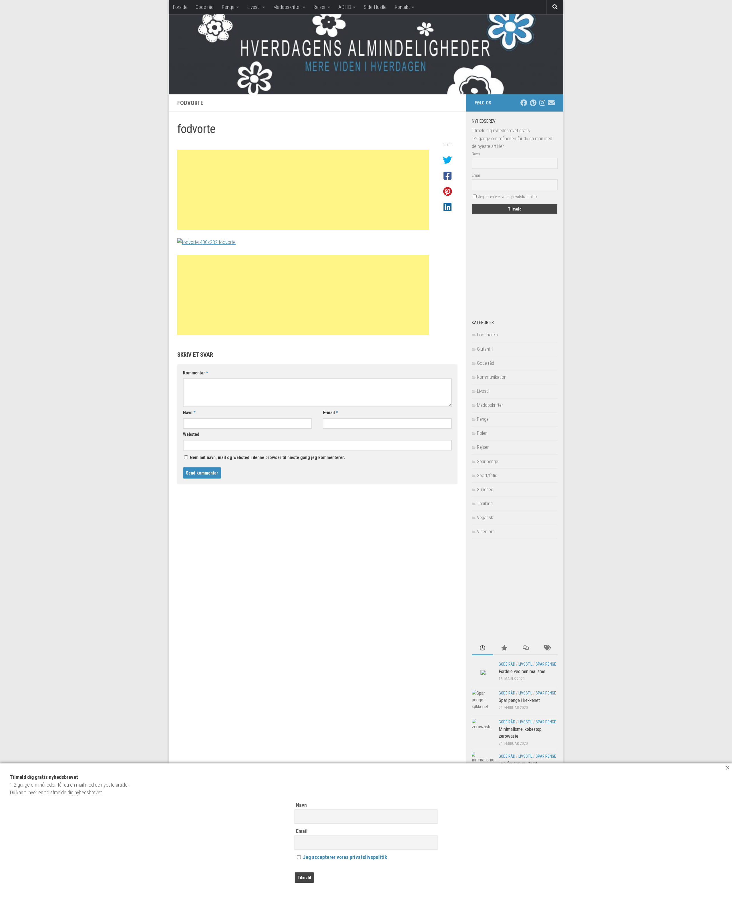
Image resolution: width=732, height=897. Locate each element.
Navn (301, 805)
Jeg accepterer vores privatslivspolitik (345, 857)
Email (302, 831)
